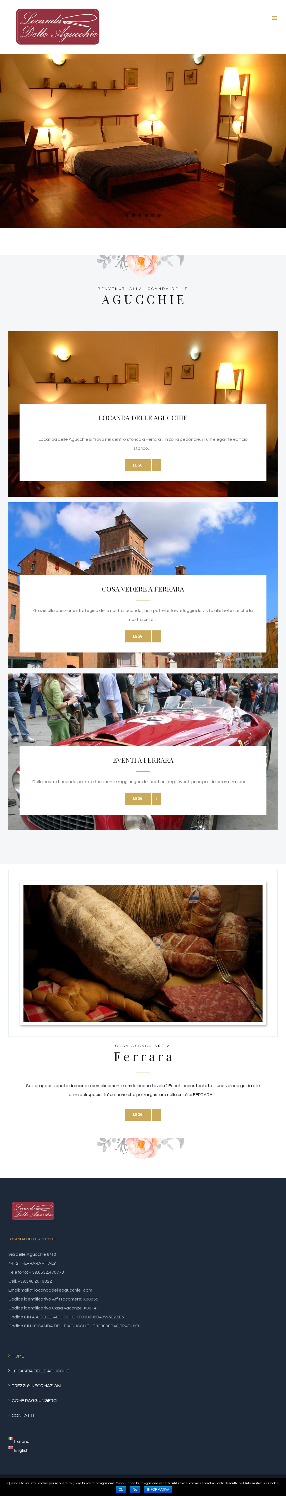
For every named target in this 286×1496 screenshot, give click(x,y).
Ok (121, 1490)
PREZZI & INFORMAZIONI (36, 1386)
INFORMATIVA (158, 1490)
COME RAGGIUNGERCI (34, 1400)
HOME (18, 1356)
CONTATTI (23, 1415)
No (135, 1490)
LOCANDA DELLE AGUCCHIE (40, 1371)
